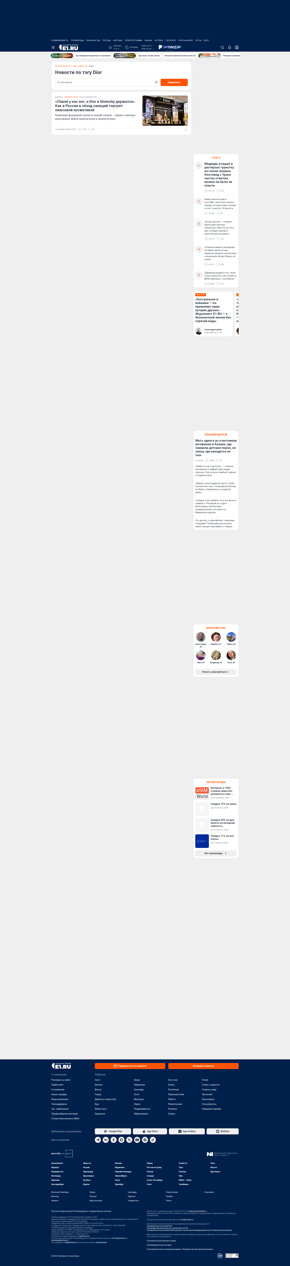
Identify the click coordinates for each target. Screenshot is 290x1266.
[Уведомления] (229, 47)
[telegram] (98, 1140)
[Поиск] (222, 47)
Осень (171, 1084)
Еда (97, 1104)
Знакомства (93, 40)
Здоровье (100, 1113)
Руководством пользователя (159, 1226)
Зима (137, 1080)
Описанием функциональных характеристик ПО (167, 1228)
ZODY (206, 40)
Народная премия (211, 1109)
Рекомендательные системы (159, 1245)
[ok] (114, 1140)
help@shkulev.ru (71, 1242)
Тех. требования (60, 1109)
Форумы (117, 40)
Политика (173, 1089)
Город (98, 1094)
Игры (198, 40)
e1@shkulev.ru (84, 1236)
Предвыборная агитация (64, 1113)
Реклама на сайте (60, 1080)
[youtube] (137, 1140)
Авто (97, 1080)
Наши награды (59, 1094)
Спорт (205, 1080)
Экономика (208, 1099)
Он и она (172, 1080)
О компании (57, 1089)
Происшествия (176, 1094)
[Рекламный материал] (170, 47)
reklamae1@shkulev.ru (197, 1211)
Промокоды (77, 40)
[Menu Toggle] (53, 47)
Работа (172, 1099)
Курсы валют (186, 40)
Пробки (132, 47)
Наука (137, 1104)
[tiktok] (153, 1140)
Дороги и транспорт (105, 1099)
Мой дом (139, 1099)
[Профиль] (236, 47)
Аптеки (159, 40)
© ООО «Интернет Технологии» (65, 1256)
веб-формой (101, 1242)
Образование (141, 1113)
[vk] (106, 1140)
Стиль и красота (210, 1084)
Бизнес (99, 1084)
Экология (207, 1094)
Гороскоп (170, 40)
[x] (129, 1140)
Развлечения (175, 1104)
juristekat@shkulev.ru (60, 1240)
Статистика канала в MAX (65, 1118)
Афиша (148, 40)
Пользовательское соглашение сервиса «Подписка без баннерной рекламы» (180, 1249)
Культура (138, 1089)
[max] (121, 1140)
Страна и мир (209, 1089)
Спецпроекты (209, 1104)
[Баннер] (62, 55)
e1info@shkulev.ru (119, 1238)
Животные (100, 1109)
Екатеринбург (63, 66)
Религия (172, 1109)
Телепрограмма (133, 40)
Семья (171, 1113)
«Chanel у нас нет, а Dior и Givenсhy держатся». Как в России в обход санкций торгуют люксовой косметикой (95, 105)
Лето (136, 1094)
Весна (98, 1089)
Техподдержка (59, 1104)
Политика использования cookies (161, 1241)
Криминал (139, 1084)
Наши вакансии (59, 1099)
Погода (107, 40)
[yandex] (145, 1140)
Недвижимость (60, 40)
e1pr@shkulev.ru (186, 1220)
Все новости (80, 66)
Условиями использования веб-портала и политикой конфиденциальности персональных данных (189, 1230)
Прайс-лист (57, 1084)
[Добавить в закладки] (186, 129)
